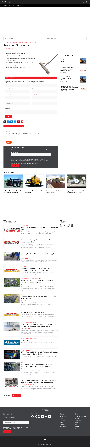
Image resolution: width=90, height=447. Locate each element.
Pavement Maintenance (10, 42)
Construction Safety (26, 350)
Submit (8, 116)
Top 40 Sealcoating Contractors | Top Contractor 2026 (39, 229)
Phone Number (35, 88)
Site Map (61, 442)
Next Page (16, 395)
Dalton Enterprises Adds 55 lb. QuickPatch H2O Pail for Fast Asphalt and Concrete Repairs (38, 381)
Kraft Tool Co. (10, 49)
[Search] (83, 2)
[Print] (4, 121)
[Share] (8, 121)
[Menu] (86, 2)
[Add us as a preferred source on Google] (22, 121)
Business (23, 294)
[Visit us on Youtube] (46, 416)
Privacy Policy (34, 163)
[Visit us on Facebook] (61, 225)
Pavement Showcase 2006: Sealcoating (33, 191)
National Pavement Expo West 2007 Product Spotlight (13, 191)
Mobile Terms (26, 163)
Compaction (24, 238)
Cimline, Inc (27, 368)
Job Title (34, 94)
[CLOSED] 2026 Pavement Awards (33, 312)
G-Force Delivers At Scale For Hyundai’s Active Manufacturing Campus (38, 297)
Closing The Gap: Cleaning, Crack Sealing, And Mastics (38, 255)
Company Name (9, 94)
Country (7, 101)
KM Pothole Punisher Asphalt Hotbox (68, 60)
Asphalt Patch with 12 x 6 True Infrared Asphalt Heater (76, 191)
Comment (7, 108)
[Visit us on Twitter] (64, 225)
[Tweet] (15, 121)
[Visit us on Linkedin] (72, 225)
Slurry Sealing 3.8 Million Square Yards (53, 191)
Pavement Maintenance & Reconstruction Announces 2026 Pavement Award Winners (69, 87)
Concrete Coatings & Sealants (29, 322)
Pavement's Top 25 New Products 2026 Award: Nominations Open (66, 69)
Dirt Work (23, 266)
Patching (23, 251)
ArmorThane (27, 328)
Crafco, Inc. (27, 258)
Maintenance (23, 42)
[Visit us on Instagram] (68, 225)
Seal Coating (32, 42)
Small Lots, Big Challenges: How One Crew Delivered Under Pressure (37, 282)
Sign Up (15, 165)
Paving (22, 310)
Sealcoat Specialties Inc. (30, 285)
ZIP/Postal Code (36, 101)
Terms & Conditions (52, 442)
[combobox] (23, 38)
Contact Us (30, 442)
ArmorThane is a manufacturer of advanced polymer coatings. (36, 342)
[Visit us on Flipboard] (49, 416)
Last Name (35, 82)
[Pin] (18, 121)
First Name (8, 82)
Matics (22, 362)
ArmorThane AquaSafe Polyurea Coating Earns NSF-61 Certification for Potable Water (38, 325)
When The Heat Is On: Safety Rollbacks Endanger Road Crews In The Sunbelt (39, 353)
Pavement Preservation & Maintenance (31, 278)
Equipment (6, 189)
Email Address (9, 88)
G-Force (26, 300)
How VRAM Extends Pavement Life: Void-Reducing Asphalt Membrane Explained (36, 365)
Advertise (36, 442)
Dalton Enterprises (29, 384)
